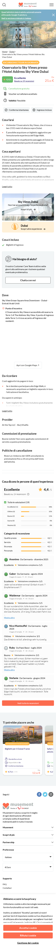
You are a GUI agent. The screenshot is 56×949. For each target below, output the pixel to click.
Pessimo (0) (11, 525)
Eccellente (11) (12, 507)
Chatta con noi (28, 280)
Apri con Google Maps (27, 365)
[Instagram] (50, 794)
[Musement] (28, 5)
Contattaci (7, 888)
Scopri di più (26, 209)
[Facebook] (39, 794)
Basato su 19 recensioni (24, 81)
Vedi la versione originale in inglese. (16, 18)
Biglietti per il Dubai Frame (17, 748)
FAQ (5, 884)
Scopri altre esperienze (31, 228)
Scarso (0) (11, 521)
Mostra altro (9, 617)
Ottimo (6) (11, 511)
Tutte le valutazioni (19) (18, 502)
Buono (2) (11, 516)
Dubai (12, 51)
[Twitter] (44, 794)
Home (4, 51)
